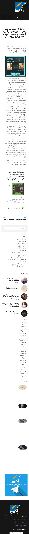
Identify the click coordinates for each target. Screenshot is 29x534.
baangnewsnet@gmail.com (19, 529)
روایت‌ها (23, 256)
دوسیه (23, 254)
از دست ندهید (21, 241)
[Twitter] (15, 17)
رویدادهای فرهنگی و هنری (18, 259)
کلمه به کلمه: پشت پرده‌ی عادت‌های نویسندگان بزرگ (12, 287)
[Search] (5, 228)
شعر (23, 261)
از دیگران (22, 243)
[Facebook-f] (20, 17)
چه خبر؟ (23, 249)
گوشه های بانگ (18, 252)
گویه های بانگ (18, 265)
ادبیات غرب (22, 240)
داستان (23, 250)
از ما (23, 245)
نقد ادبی (23, 267)
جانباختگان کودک (17, 258)
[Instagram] (17, 17)
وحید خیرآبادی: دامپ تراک (12, 312)
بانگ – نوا (22, 247)
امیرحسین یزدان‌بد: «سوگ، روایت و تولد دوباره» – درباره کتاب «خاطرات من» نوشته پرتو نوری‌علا (10, 296)
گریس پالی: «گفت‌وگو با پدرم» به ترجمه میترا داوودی (11, 279)
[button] (13, 7)
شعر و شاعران (21, 263)
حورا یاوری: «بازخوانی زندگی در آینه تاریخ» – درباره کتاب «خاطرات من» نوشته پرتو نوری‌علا (10, 304)
